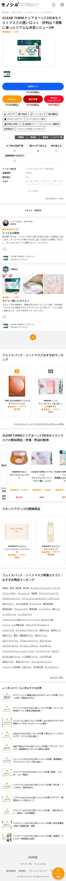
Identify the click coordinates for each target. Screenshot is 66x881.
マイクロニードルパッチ (27, 630)
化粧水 (5, 588)
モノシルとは (40, 864)
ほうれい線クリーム (11, 656)
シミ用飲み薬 (18, 625)
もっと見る (33, 191)
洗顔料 (34, 593)
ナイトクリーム (43, 651)
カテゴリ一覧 (25, 864)
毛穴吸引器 (38, 667)
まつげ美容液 (22, 604)
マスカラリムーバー (11, 598)
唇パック (56, 609)
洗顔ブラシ (7, 635)
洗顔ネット (56, 630)
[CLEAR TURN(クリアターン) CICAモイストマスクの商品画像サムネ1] (7, 74)
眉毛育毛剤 (7, 609)
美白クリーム (41, 635)
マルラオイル (45, 646)
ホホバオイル (45, 641)
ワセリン (55, 651)
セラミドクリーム (10, 641)
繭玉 (16, 635)
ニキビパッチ (8, 630)
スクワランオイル (10, 646)
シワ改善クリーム (30, 656)
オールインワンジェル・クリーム (45, 588)
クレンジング (24, 593)
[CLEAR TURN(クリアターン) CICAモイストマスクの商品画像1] (29, 50)
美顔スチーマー (23, 662)
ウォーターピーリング (41, 662)
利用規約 (22, 871)
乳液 (12, 588)
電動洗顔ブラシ (26, 635)
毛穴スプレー (8, 604)
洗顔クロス (44, 630)
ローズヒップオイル (29, 646)
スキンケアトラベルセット (37, 625)
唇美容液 (33, 609)
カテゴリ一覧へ (57, 677)
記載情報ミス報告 (56, 199)
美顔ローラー (8, 662)
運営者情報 (11, 871)
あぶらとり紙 (47, 620)
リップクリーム (9, 614)
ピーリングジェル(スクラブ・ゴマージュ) (40, 598)
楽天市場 (33, 99)
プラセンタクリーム (29, 641)
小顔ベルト (27, 667)
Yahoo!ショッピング (53, 99)
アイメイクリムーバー (49, 593)
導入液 (26, 588)
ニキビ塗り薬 (45, 656)
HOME (33, 857)
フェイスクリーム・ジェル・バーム (18, 651)
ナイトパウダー (9, 593)
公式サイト (33, 86)
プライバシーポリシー (38, 871)
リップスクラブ (25, 614)
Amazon (12, 99)
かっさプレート (52, 667)
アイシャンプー (21, 609)
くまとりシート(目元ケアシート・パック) (21, 620)
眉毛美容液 (48, 604)
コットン (6, 625)
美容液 (18, 588)
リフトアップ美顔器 (11, 667)
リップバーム (45, 609)
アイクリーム (35, 604)
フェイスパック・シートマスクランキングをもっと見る (39, 424)
